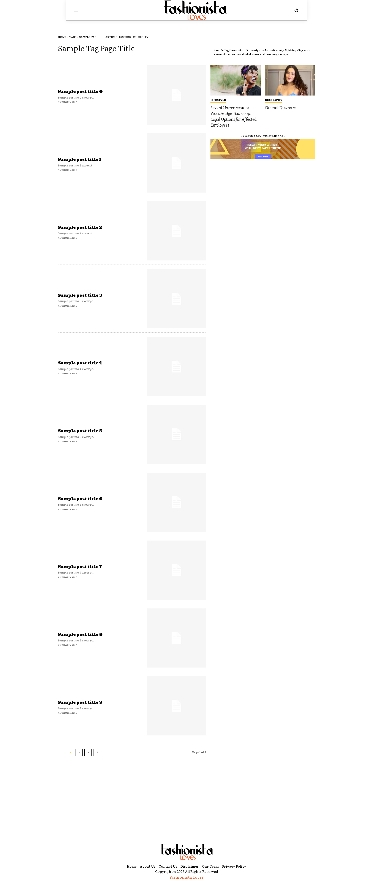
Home (62, 37)
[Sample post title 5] (176, 434)
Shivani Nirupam (280, 108)
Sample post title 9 (80, 702)
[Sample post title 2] (176, 230)
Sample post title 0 (80, 91)
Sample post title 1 (79, 159)
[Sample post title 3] (176, 298)
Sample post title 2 (80, 227)
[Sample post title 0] (176, 95)
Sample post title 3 (80, 295)
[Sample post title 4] (176, 366)
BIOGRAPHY (273, 100)
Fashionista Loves (186, 877)
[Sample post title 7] (176, 570)
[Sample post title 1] (176, 163)
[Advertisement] (186, 802)
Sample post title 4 (80, 363)
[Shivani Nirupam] (290, 80)
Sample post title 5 (80, 431)
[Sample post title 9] (176, 705)
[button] (296, 10)
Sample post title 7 (80, 567)
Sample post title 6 (80, 499)
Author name (67, 101)
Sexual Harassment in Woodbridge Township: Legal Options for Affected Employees (233, 116)
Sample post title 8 (80, 634)
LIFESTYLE (218, 100)
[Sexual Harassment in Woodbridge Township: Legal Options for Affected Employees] (235, 80)
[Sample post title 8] (176, 638)
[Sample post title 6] (176, 502)
